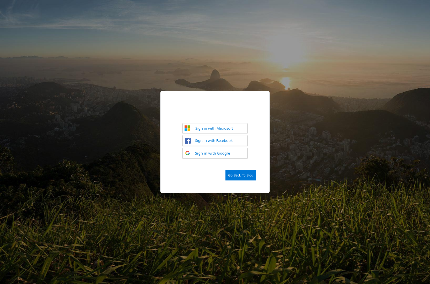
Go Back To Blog (240, 175)
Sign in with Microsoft (214, 128)
